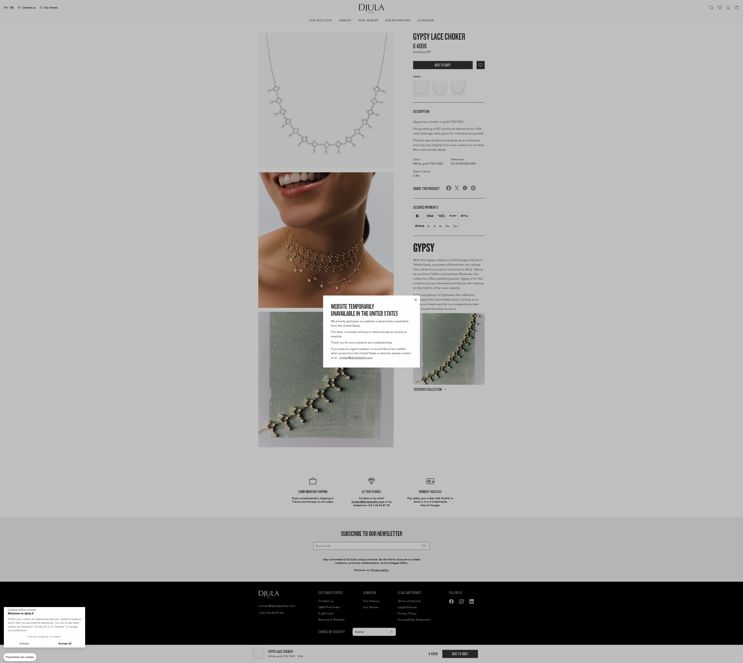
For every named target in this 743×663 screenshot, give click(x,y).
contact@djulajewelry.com (356, 358)
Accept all (64, 643)
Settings (24, 643)
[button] (19, 657)
